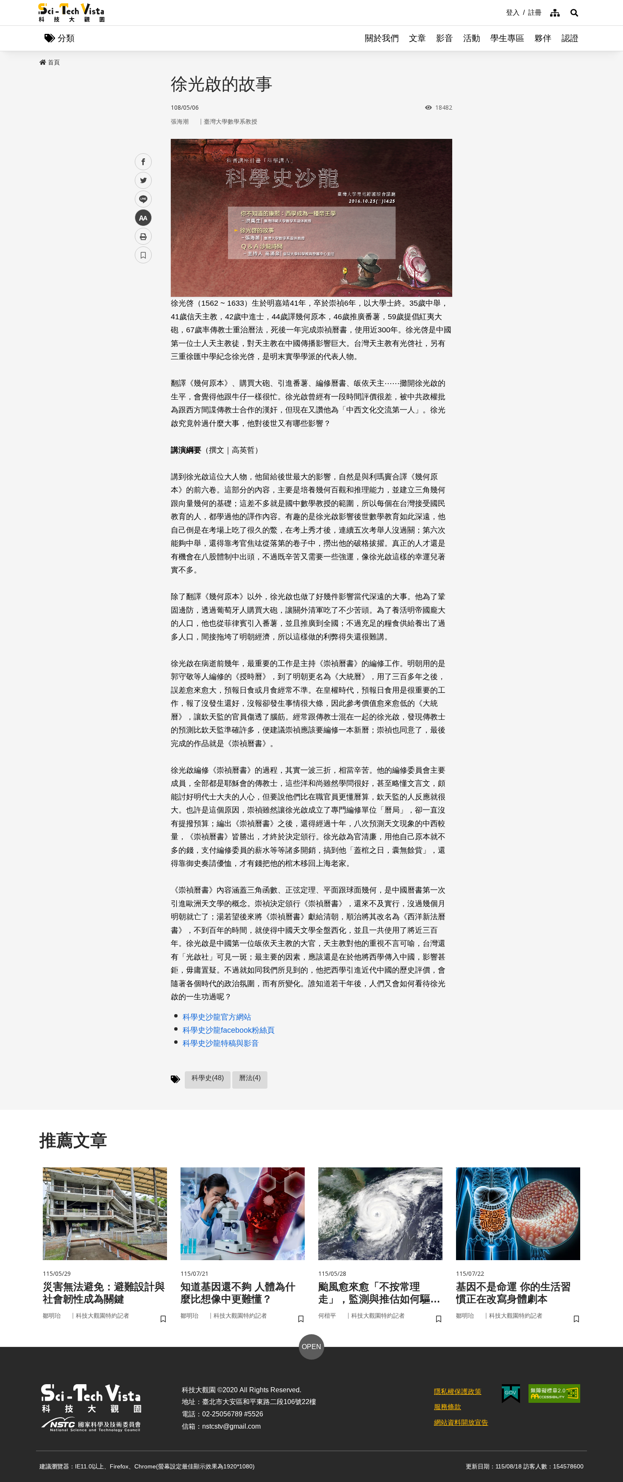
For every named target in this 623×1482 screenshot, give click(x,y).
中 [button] (143, 217)
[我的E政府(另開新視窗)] (511, 1393)
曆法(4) (250, 1077)
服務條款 (447, 1406)
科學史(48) (208, 1077)
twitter (143, 180)
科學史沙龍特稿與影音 (221, 1043)
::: (500, 12)
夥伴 (542, 38)
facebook (143, 162)
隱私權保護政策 (457, 1391)
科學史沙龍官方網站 (217, 1017)
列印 (143, 236)
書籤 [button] (143, 254)
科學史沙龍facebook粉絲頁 (229, 1030)
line (140, 199)
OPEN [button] (311, 1346)
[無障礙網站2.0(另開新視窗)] (554, 1393)
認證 (570, 38)
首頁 (54, 62)
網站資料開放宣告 (461, 1422)
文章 (417, 38)
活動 (471, 38)
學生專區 (507, 38)
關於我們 (382, 38)
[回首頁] (71, 12)
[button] (574, 12)
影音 (444, 38)
